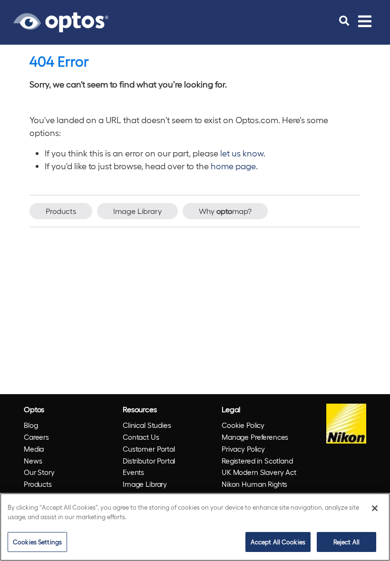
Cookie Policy (243, 425)
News (33, 460)
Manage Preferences (255, 437)
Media (34, 449)
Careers (36, 437)
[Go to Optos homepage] (60, 21)
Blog (31, 425)
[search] (344, 21)
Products (61, 210)
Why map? (225, 210)
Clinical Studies (147, 425)
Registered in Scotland (257, 460)
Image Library (137, 210)
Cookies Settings (37, 541)
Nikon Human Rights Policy (254, 490)
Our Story (39, 472)
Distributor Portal (149, 460)
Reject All (346, 541)
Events (133, 472)
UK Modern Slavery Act (259, 472)
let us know (241, 153)
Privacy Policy (243, 449)
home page (233, 166)
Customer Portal (149, 449)
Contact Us (141, 437)
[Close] (374, 508)
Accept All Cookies (278, 541)
